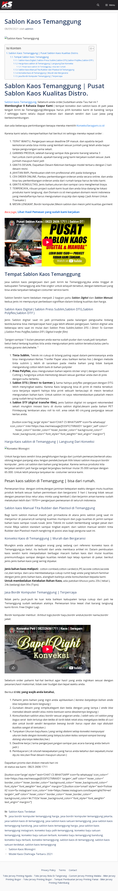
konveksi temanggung (45, 840)
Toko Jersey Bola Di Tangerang (50, 875)
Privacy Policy (48, 870)
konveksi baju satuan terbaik (39, 835)
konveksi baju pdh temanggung (54, 830)
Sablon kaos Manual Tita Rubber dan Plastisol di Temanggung (46, 69)
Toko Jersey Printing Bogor (37, 879)
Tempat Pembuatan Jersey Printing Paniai (76, 879)
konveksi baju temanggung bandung (80, 835)
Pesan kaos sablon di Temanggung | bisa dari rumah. (44, 66)
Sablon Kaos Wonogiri (22, 849)
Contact (73, 870)
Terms (62, 870)
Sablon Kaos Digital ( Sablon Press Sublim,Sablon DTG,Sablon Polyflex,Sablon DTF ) (55, 60)
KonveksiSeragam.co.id (90, 125)
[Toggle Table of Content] (90, 48)
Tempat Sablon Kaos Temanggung (31, 56)
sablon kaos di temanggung (77, 840)
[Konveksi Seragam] (7, 5)
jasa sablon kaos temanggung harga (55, 825)
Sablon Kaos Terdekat (22, 811)
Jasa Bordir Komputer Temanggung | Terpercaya (40, 76)
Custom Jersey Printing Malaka (85, 875)
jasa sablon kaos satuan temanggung (68, 821)
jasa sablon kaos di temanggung (24, 821)
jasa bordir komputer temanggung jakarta (86, 816)
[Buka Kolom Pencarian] (98, 5)
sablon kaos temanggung (40, 844)
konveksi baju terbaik (18, 840)
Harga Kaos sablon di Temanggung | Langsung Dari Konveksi (45, 63)
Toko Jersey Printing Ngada (17, 875)
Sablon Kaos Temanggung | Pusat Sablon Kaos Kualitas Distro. (43, 53)
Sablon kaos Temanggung (20, 102)
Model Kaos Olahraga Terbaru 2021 (31, 854)
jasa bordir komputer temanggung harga (34, 816)
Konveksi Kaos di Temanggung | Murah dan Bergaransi (43, 73)
